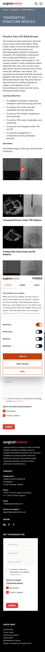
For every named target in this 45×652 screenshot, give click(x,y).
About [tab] (36, 285)
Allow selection (22, 364)
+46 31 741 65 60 (10, 493)
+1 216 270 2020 (11, 495)
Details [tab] (22, 285)
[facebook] (9, 524)
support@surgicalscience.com (14, 512)
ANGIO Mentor (28, 9)
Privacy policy (8, 632)
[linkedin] (4, 524)
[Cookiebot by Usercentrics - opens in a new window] (32, 278)
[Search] (36, 3)
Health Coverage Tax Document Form (17, 643)
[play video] (22, 169)
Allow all (22, 356)
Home (5, 9)
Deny (22, 371)
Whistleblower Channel (11, 640)
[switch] (39, 332)
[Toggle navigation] (41, 3)
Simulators (14, 9)
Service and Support (11, 635)
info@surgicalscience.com (13, 504)
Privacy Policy (17, 401)
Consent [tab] (8, 285)
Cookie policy (8, 629)
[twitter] (13, 524)
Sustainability (8, 638)
